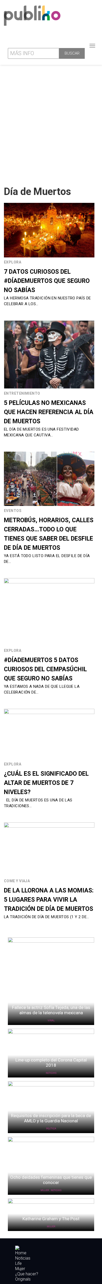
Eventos (12, 511)
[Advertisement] (51, 123)
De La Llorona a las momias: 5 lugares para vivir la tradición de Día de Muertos (49, 899)
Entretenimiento (22, 393)
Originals (23, 1279)
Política (51, 1128)
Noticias (51, 1073)
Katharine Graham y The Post (51, 1218)
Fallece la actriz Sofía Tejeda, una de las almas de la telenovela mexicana (51, 1010)
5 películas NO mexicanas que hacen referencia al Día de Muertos (48, 412)
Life (18, 1263)
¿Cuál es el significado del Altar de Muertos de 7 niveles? (46, 783)
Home (20, 1253)
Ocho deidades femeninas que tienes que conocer (51, 1180)
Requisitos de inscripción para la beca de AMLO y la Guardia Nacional (51, 1118)
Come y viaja (17, 881)
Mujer (45, 1190)
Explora (12, 262)
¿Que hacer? (26, 1274)
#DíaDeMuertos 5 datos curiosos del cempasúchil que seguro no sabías (45, 669)
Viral (51, 1020)
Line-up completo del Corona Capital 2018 (51, 1062)
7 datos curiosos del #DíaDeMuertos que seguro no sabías (47, 281)
